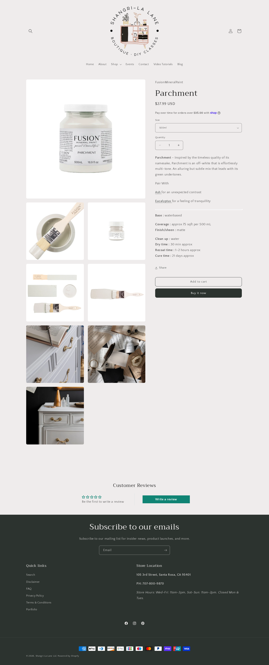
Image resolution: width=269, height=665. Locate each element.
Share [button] (163, 267)
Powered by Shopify (68, 656)
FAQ (29, 588)
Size (157, 120)
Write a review (166, 499)
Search (30, 574)
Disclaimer (33, 582)
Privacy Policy (35, 595)
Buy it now (198, 293)
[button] (30, 31)
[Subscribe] (165, 550)
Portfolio (31, 609)
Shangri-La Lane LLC (46, 656)
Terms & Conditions (38, 602)
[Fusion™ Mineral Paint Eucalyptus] (171, 201)
